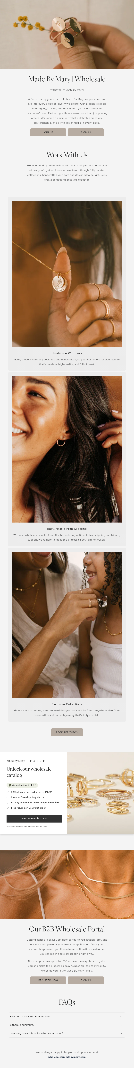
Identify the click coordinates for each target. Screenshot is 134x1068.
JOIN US (48, 132)
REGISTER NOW (48, 980)
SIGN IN (86, 132)
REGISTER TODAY (67, 732)
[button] (67, 1016)
